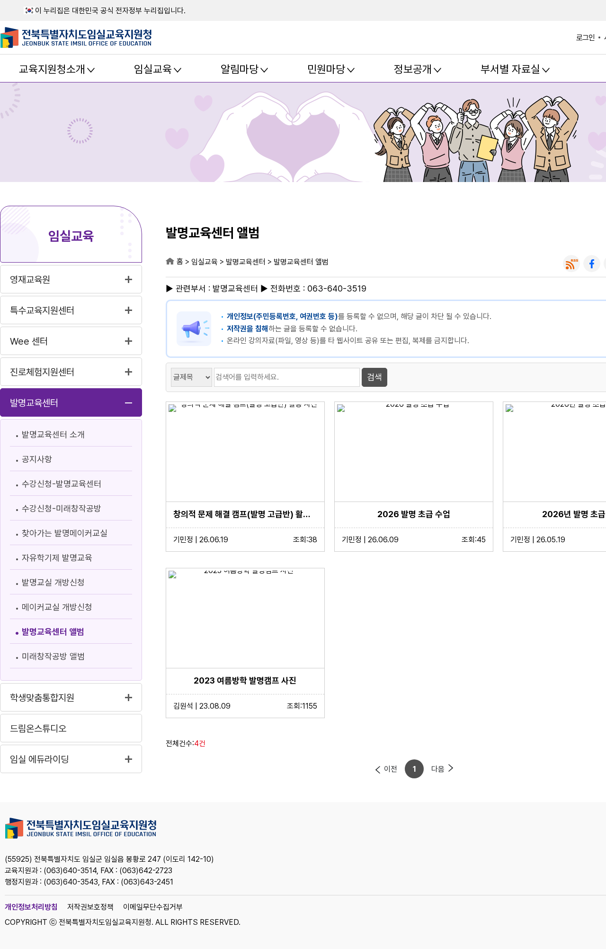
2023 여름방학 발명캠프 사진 (245, 680)
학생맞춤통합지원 (42, 697)
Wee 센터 (29, 341)
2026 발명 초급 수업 (413, 514)
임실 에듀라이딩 (39, 759)
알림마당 (239, 69)
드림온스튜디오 (38, 728)
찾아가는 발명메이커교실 (64, 533)
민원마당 (326, 69)
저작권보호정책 (90, 907)
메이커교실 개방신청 (57, 607)
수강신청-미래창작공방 (61, 508)
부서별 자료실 (510, 69)
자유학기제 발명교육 (57, 558)
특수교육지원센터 (42, 310)
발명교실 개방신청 (53, 582)
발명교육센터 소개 (53, 434)
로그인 (585, 37)
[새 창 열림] (571, 263)
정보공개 (413, 69)
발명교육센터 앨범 (53, 632)
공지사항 (37, 459)
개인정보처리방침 (31, 907)
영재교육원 (30, 279)
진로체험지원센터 (42, 372)
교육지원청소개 (52, 69)
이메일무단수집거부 (153, 907)
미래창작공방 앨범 (53, 656)
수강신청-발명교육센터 (61, 484)
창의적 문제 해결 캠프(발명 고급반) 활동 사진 (245, 514)
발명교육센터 (34, 403)
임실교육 (153, 69)
